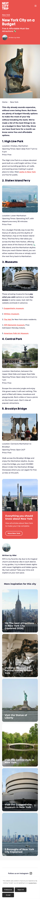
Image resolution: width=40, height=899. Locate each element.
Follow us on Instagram (18, 873)
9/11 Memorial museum (14, 325)
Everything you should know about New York (19, 517)
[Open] (35, 5)
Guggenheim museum (14, 308)
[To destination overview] (20, 495)
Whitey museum (11, 314)
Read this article (20, 610)
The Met (8, 319)
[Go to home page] (6, 6)
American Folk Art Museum (16, 333)
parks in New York (27, 172)
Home (4, 102)
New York (6, 15)
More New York (14, 533)
